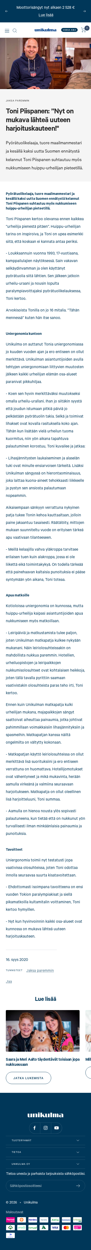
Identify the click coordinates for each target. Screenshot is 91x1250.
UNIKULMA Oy (21, 1164)
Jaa (9, 981)
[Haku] (15, 30)
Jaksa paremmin (17, 100)
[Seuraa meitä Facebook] (34, 1127)
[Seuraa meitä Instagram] (45, 1127)
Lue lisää (46, 14)
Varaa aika (69, 30)
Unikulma (31, 1202)
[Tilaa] (78, 1185)
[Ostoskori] (83, 29)
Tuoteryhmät (22, 1140)
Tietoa (16, 1152)
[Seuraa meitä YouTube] (56, 1127)
